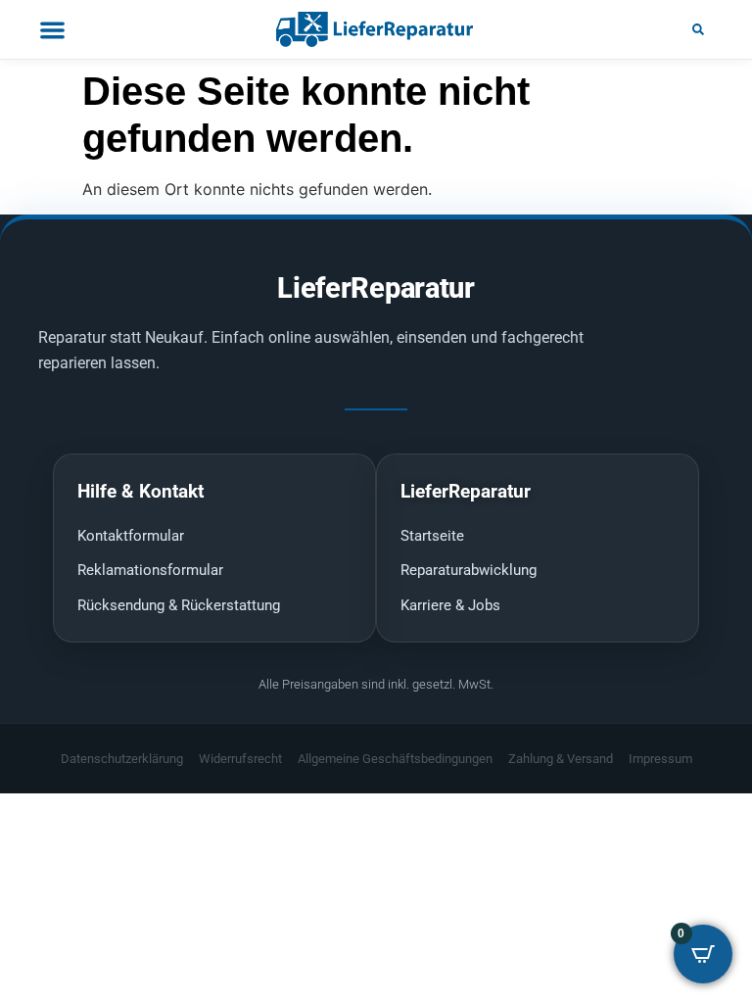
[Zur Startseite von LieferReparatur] (376, 29)
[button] (698, 29)
